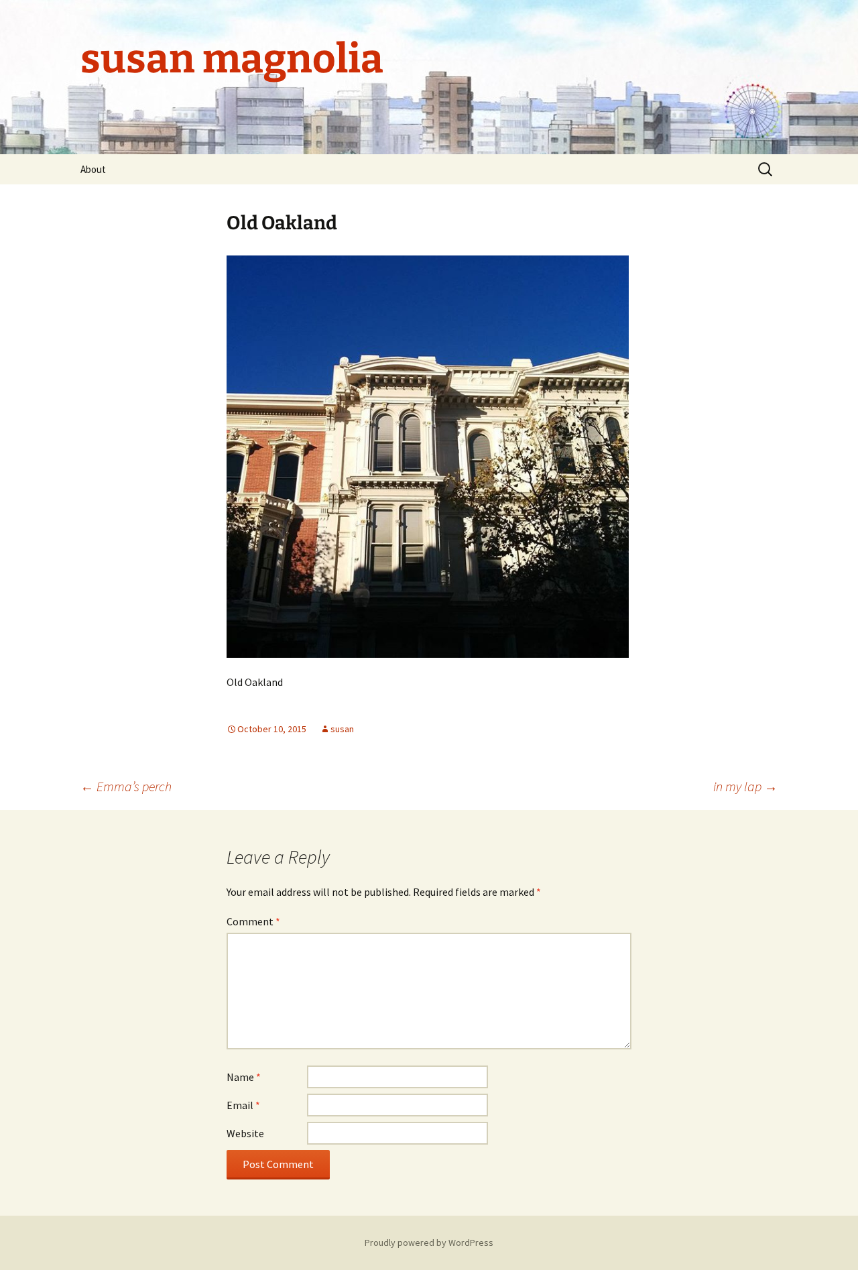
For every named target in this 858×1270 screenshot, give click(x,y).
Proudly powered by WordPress (429, 1242)
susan (342, 729)
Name (244, 1077)
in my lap (745, 786)
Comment (253, 921)
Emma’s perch (126, 786)
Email (243, 1105)
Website (245, 1133)
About (93, 169)
